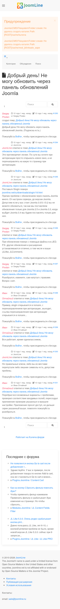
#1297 (55, 263)
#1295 (55, 176)
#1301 (55, 382)
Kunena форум (36, 437)
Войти (18, 136)
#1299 (55, 327)
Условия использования (18, 585)
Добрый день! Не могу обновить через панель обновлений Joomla (29, 122)
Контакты (11, 578)
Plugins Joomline (20, 480)
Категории (11, 63)
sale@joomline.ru (17, 598)
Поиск (38, 63)
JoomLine (20, 557)
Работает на (22, 437)
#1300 (55, 351)
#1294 (55, 142)
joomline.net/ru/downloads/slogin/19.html (22, 192)
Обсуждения (25, 63)
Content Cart (37, 480)
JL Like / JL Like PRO (41, 538)
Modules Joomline (21, 507)
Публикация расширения (19, 581)
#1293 (55, 113)
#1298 (55, 292)
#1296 (55, 228)
